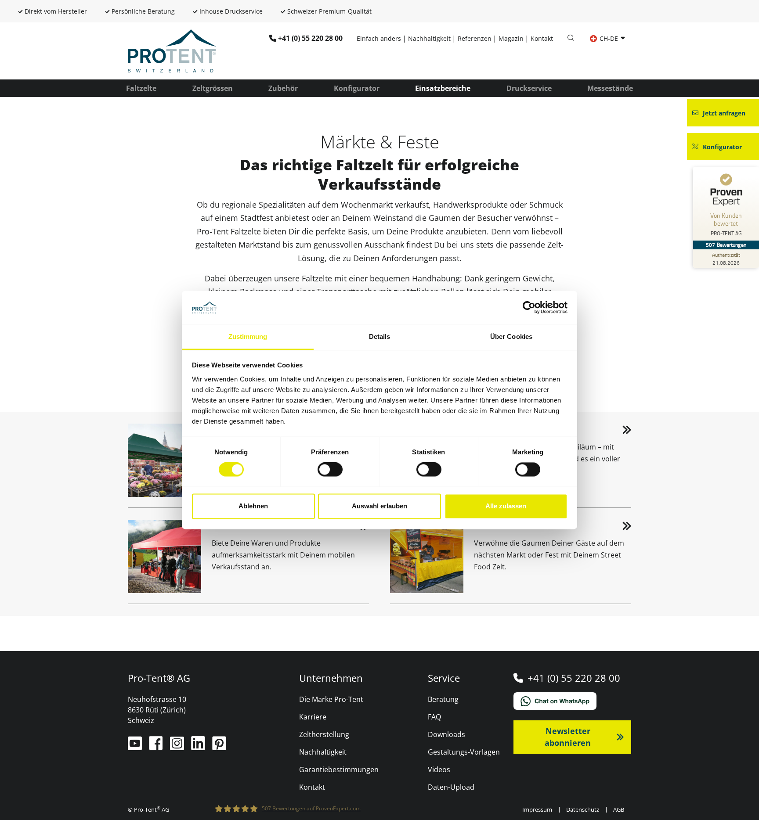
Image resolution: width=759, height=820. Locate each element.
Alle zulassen (505, 506)
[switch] (330, 470)
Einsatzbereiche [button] (442, 88)
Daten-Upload (451, 787)
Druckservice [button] (529, 88)
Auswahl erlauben (379, 506)
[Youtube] (136, 747)
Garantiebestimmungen (339, 769)
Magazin (511, 38)
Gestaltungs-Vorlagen (464, 752)
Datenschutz (582, 809)
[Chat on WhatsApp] (572, 701)
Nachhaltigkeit (429, 38)
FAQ (434, 717)
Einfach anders (379, 38)
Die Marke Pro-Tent (331, 699)
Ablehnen (253, 506)
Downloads (446, 734)
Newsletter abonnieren (568, 737)
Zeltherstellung (324, 734)
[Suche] (570, 38)
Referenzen (475, 38)
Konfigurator (357, 88)
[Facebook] (157, 747)
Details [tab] (379, 336)
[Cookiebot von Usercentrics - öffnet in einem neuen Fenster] (529, 307)
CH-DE (609, 38)
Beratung (443, 699)
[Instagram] (178, 747)
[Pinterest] (219, 747)
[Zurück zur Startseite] (172, 50)
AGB (618, 809)
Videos (439, 769)
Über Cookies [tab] (511, 336)
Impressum (537, 809)
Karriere (312, 717)
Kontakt (542, 38)
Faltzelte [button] (141, 88)
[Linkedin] (199, 747)
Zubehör (283, 88)
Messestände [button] (610, 88)
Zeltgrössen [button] (212, 88)
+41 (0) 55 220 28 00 (310, 38)
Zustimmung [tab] (247, 336)
